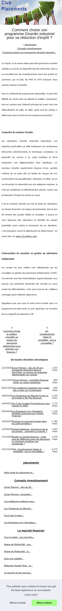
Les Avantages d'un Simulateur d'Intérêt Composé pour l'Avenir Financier (28, 413)
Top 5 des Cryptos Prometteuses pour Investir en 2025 (31, 404)
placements (30, 44)
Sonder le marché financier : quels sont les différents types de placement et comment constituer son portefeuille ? (31, 440)
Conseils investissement (29, 48)
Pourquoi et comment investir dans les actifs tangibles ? (29, 422)
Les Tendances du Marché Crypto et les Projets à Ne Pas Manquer (30, 397)
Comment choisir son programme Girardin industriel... (29, 52)
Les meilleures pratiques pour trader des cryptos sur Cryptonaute (31, 389)
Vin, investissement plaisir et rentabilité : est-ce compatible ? (47, 337)
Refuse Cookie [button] (18, 602)
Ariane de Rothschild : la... (17, 551)
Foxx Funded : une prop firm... (19, 537)
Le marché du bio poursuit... (18, 572)
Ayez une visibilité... (14, 558)
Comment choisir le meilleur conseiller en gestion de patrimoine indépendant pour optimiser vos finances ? (12, 341)
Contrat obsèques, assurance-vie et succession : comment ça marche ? (30, 430)
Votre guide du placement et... (19, 472)
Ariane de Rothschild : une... (18, 544)
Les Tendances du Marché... (18, 508)
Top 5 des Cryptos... (14, 515)
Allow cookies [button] (44, 602)
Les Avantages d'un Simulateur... (20, 522)
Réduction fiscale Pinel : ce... (18, 565)
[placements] (31, 12)
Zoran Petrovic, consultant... (18, 494)
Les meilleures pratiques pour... (20, 501)
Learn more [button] (31, 594)
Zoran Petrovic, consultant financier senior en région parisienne (31, 381)
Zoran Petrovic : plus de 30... (18, 487)
